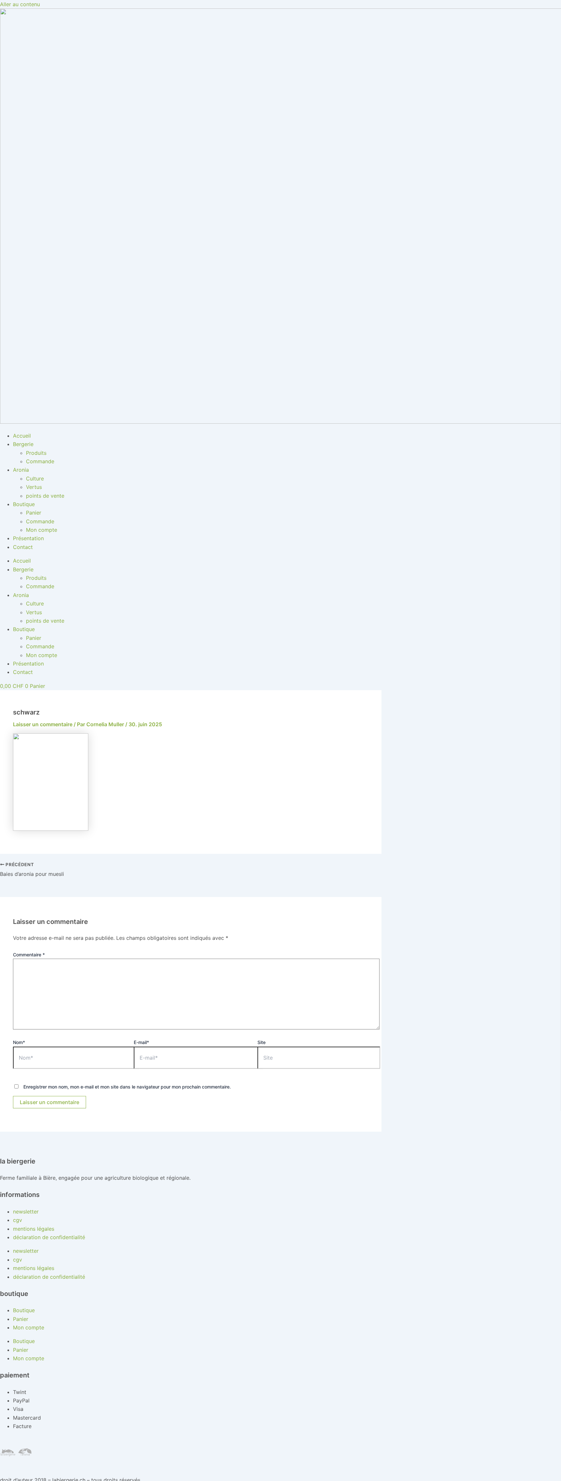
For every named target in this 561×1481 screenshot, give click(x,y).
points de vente (45, 495)
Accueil (22, 435)
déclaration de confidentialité (49, 1237)
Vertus (34, 487)
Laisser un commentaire (42, 724)
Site (261, 1042)
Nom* (19, 1042)
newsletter (26, 1211)
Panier (33, 512)
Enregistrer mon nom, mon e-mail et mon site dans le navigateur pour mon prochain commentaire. (127, 1086)
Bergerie (23, 444)
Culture (35, 478)
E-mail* (141, 1042)
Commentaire (29, 954)
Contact (23, 547)
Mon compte (41, 530)
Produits (36, 453)
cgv (17, 1220)
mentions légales (33, 1229)
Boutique (24, 504)
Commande (40, 461)
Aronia (21, 470)
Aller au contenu (20, 4)
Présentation (28, 538)
